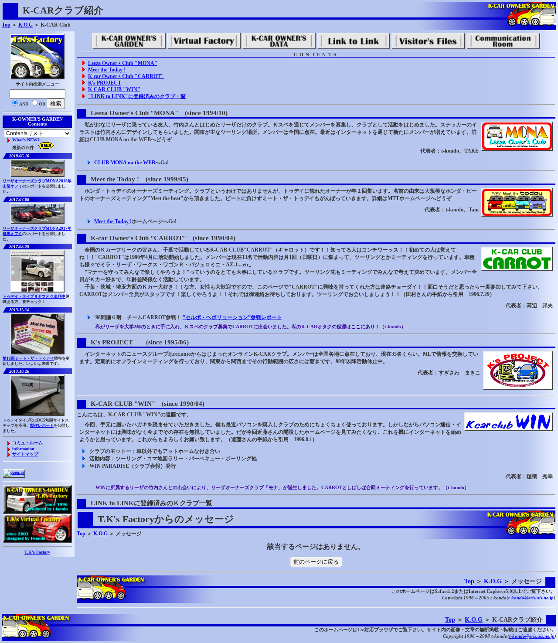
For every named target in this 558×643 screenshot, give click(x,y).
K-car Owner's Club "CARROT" (126, 76)
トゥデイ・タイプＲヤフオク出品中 (34, 296)
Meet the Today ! (107, 70)
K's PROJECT (104, 83)
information (23, 448)
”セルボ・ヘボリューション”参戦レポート (232, 317)
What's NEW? (26, 139)
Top (6, 25)
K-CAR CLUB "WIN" (114, 89)
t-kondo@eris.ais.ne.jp (531, 597)
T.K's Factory (37, 552)
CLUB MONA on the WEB (124, 163)
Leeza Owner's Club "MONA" (122, 63)
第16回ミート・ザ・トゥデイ (28, 358)
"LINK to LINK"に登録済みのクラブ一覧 (137, 96)
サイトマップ (25, 454)
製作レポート (42, 425)
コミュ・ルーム (27, 442)
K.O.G (25, 25)
